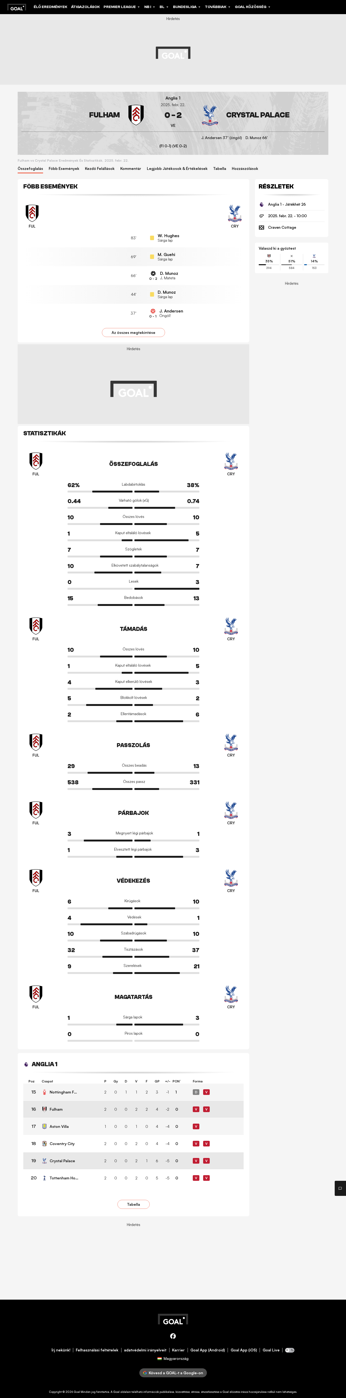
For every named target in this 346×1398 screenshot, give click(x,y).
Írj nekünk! (61, 1350)
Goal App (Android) (207, 1350)
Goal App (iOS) (244, 1350)
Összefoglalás (30, 168)
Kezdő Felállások (100, 168)
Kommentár (130, 168)
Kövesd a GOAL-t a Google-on (176, 1372)
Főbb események (64, 168)
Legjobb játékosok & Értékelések (177, 168)
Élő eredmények (50, 7)
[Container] (84, 115)
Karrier (178, 1350)
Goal (77, 1392)
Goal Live (271, 1350)
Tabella (219, 168)
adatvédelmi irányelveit (145, 1350)
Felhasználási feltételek (97, 1350)
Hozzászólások (245, 168)
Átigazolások (85, 7)
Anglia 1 (173, 98)
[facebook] (173, 1337)
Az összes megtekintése (133, 332)
